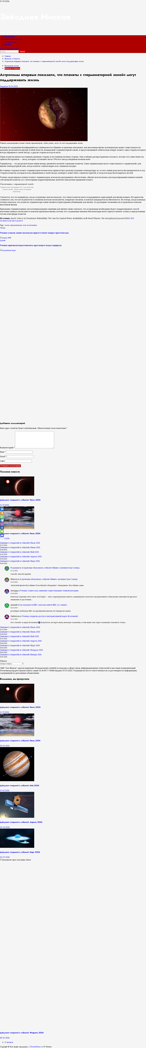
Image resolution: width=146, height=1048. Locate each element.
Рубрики (3, 661)
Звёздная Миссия (35, 17)
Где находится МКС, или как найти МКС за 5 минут (43, 605)
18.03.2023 (13, 86)
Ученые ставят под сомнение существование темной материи (49, 590)
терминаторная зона (18, 225)
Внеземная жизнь (12, 65)
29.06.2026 (4, 538)
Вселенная (9, 36)
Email (3, 456)
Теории (8, 44)
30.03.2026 (5, 857)
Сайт (2, 461)
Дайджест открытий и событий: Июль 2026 (20, 500)
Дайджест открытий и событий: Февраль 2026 (21, 650)
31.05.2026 (4, 790)
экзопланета (32, 225)
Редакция (4, 86)
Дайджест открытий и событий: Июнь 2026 (20, 533)
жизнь (7, 225)
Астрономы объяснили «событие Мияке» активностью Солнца (51, 568)
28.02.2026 (5, 1038)
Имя (2, 452)
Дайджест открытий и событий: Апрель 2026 (21, 556)
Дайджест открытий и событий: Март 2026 (20, 561)
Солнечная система (13, 39)
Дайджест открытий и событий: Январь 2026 (21, 654)
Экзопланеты (11, 41)
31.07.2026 (4, 505)
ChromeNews (35, 1046)
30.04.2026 (5, 827)
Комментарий (7, 447)
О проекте (9, 1042)
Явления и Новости (12, 68)
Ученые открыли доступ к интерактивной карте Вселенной (50, 616)
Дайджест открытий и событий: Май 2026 (19, 552)
